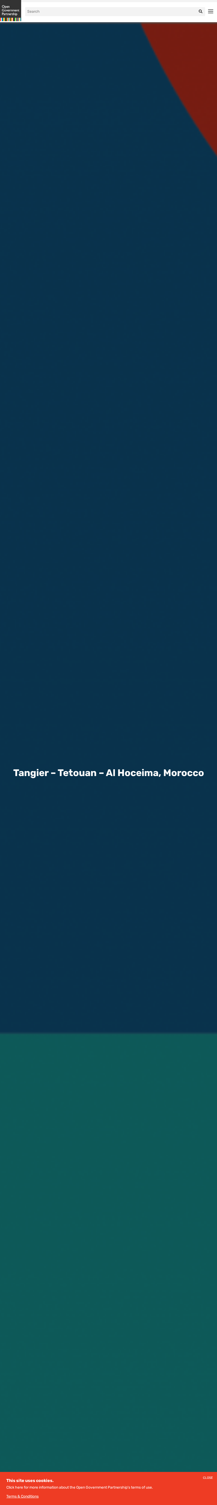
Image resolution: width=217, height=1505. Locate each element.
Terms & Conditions (22, 1496)
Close (208, 1478)
